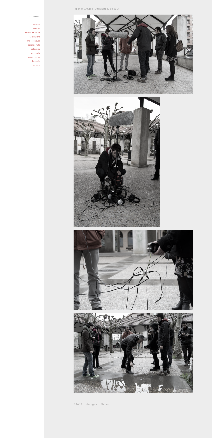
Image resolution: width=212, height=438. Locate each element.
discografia (35, 53)
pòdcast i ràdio (34, 45)
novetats (36, 25)
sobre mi (36, 29)
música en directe (32, 33)
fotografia (36, 61)
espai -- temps (34, 57)
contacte (36, 65)
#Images (91, 404)
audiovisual (35, 49)
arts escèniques (33, 41)
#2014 (78, 404)
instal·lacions (34, 37)
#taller (104, 404)
